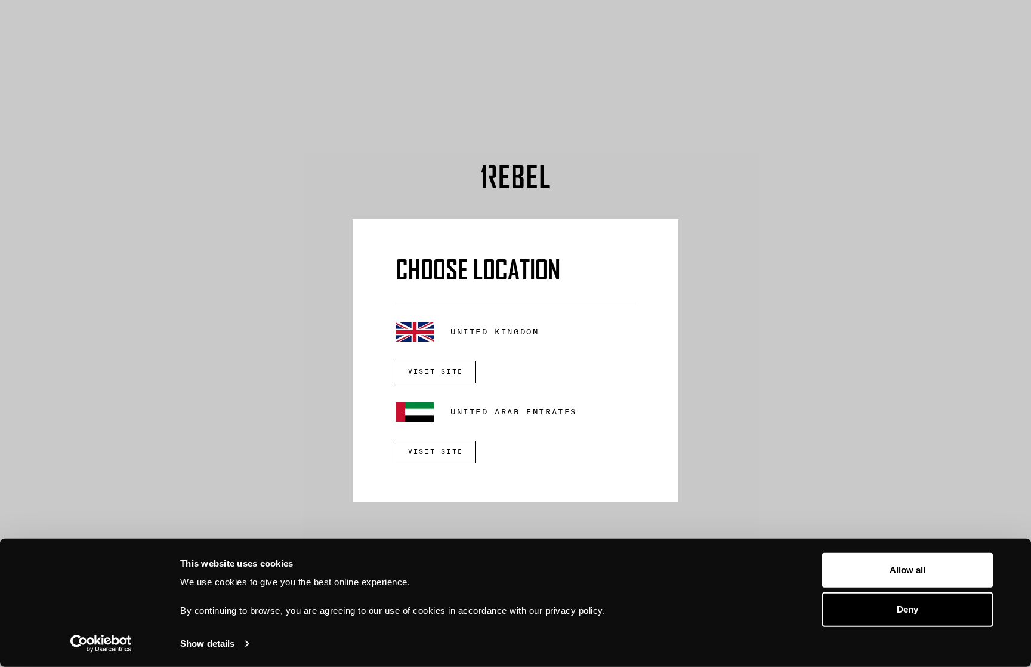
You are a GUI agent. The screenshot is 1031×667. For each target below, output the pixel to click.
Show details (207, 643)
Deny (907, 609)
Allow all (908, 570)
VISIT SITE (435, 371)
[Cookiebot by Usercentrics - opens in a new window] (101, 644)
